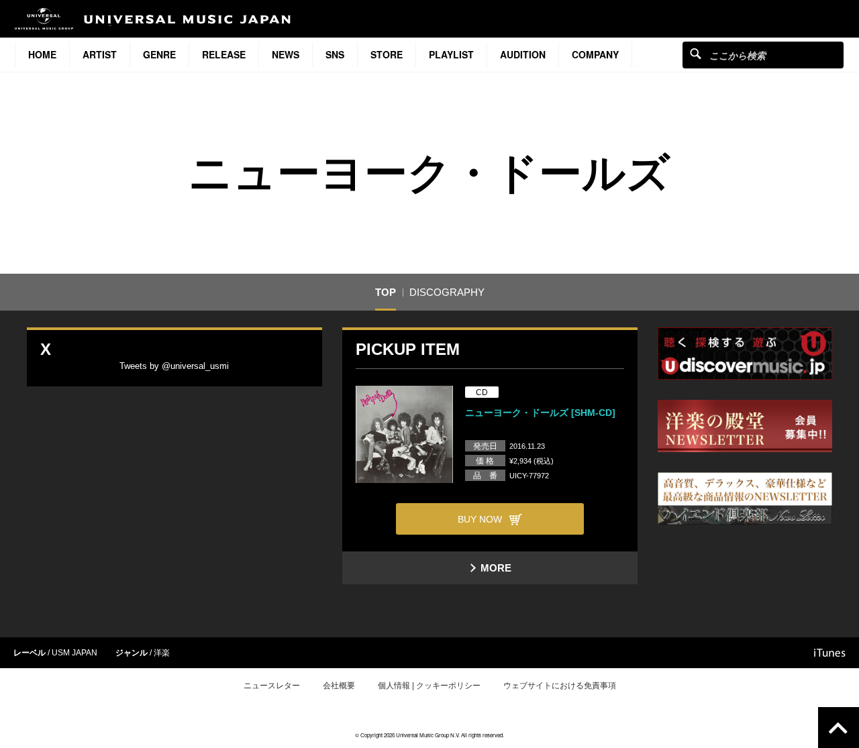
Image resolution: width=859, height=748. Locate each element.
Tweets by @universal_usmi (174, 366)
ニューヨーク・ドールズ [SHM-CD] (540, 412)
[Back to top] (838, 727)
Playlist (451, 54)
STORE (386, 54)
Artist (100, 54)
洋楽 (162, 652)
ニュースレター (272, 686)
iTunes (830, 653)
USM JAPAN (74, 652)
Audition (523, 54)
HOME (42, 54)
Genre (159, 54)
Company (595, 54)
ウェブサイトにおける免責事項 (559, 686)
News (285, 54)
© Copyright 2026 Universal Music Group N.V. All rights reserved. (429, 735)
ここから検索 (695, 53)
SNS (334, 54)
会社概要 (339, 686)
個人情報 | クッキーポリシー (429, 686)
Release (224, 54)
